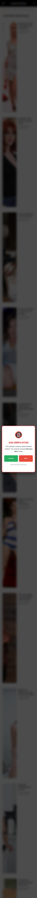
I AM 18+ (11, 458)
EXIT (25, 458)
